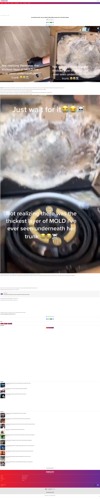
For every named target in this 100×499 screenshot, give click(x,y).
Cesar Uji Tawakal (50, 19)
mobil (45, 89)
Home (2, 15)
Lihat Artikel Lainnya (50, 468)
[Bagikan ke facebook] (47, 22)
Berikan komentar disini (50, 327)
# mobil (2, 323)
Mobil (8, 15)
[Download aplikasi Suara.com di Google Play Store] (95, 485)
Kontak (2, 477)
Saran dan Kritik (24, 478)
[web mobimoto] (53, 489)
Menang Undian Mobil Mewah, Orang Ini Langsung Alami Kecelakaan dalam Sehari (16, 294)
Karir (1, 480)
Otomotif (5, 15)
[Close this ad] (99, 496)
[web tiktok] (53, 492)
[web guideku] (52, 489)
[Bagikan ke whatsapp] (49, 22)
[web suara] (46, 489)
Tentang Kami (3, 478)
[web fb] (47, 492)
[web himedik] (54, 489)
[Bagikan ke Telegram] (53, 22)
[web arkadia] (45, 489)
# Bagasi (5, 323)
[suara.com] (4, 1)
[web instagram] (52, 492)
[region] (50, 9)
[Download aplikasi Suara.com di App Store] (98, 485)
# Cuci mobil (10, 323)
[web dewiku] (51, 489)
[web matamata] (47, 489)
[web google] (46, 492)
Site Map (23, 480)
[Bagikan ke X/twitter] (51, 22)
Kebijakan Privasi (24, 477)
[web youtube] (51, 492)
